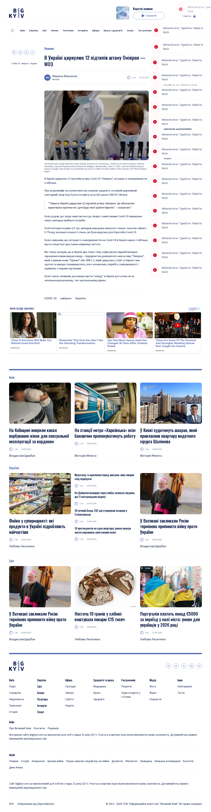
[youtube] (199, 666)
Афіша (95, 30)
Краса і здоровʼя (113, 30)
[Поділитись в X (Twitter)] (26, 52)
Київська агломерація (167, 761)
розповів (58, 191)
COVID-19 (16, 63)
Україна (33, 30)
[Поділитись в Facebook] (20, 52)
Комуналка (38, 761)
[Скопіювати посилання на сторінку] (32, 52)
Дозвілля (117, 761)
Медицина (99, 686)
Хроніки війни (55, 761)
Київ (22, 30)
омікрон (25, 63)
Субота (69, 699)
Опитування (184, 686)
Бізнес (55, 30)
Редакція (53, 728)
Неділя (69, 706)
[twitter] (183, 666)
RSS (11, 804)
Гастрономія (145, 30)
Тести (181, 693)
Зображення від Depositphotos (35, 804)
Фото (153, 686)
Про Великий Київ (20, 728)
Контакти (39, 728)
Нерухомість (16, 699)
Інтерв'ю (83, 30)
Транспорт (15, 706)
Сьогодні (70, 686)
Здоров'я (98, 699)
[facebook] (176, 666)
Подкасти (155, 699)
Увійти (187, 16)
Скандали (15, 693)
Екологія (188, 761)
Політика (68, 30)
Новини (49, 48)
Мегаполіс (131, 761)
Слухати (151, 16)
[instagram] (191, 666)
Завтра (69, 693)
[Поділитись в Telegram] (14, 52)
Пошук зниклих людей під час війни (87, 761)
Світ (44, 30)
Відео (153, 693)
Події (12, 686)
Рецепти (126, 686)
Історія (13, 712)
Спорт (130, 30)
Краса (96, 693)
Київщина (146, 761)
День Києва (16, 767)
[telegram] (168, 666)
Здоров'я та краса (103, 680)
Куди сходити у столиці (130, 695)
